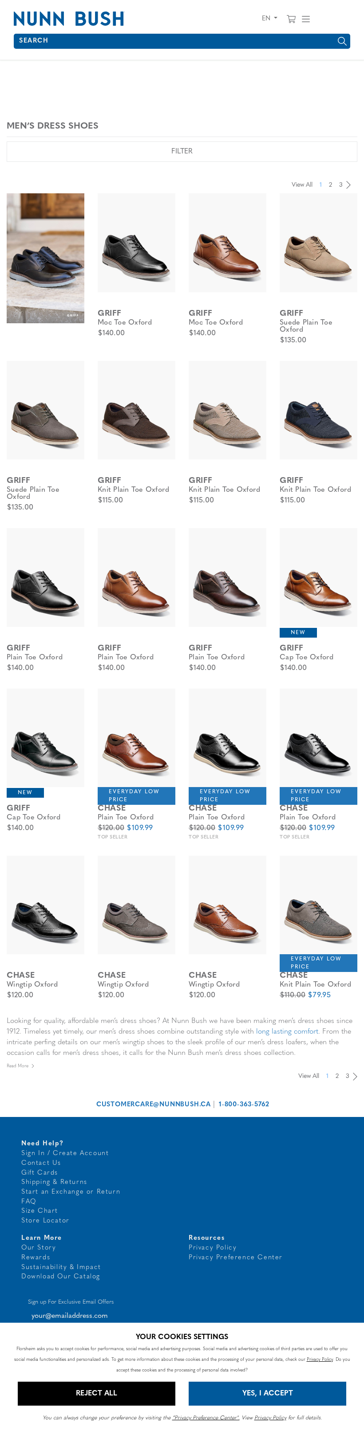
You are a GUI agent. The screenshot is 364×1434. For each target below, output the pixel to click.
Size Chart (39, 1211)
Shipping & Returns (54, 1182)
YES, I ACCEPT (267, 1393)
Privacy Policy (213, 1248)
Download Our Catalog (60, 1276)
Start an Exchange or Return (70, 1192)
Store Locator (45, 1221)
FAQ (29, 1202)
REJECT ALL (96, 1393)
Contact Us (41, 1163)
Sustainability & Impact (61, 1267)
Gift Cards (39, 1173)
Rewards (35, 1257)
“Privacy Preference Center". (206, 1418)
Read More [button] (17, 1066)
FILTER (182, 151)
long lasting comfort (287, 1031)
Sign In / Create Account (65, 1153)
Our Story (38, 1248)
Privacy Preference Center (236, 1257)
